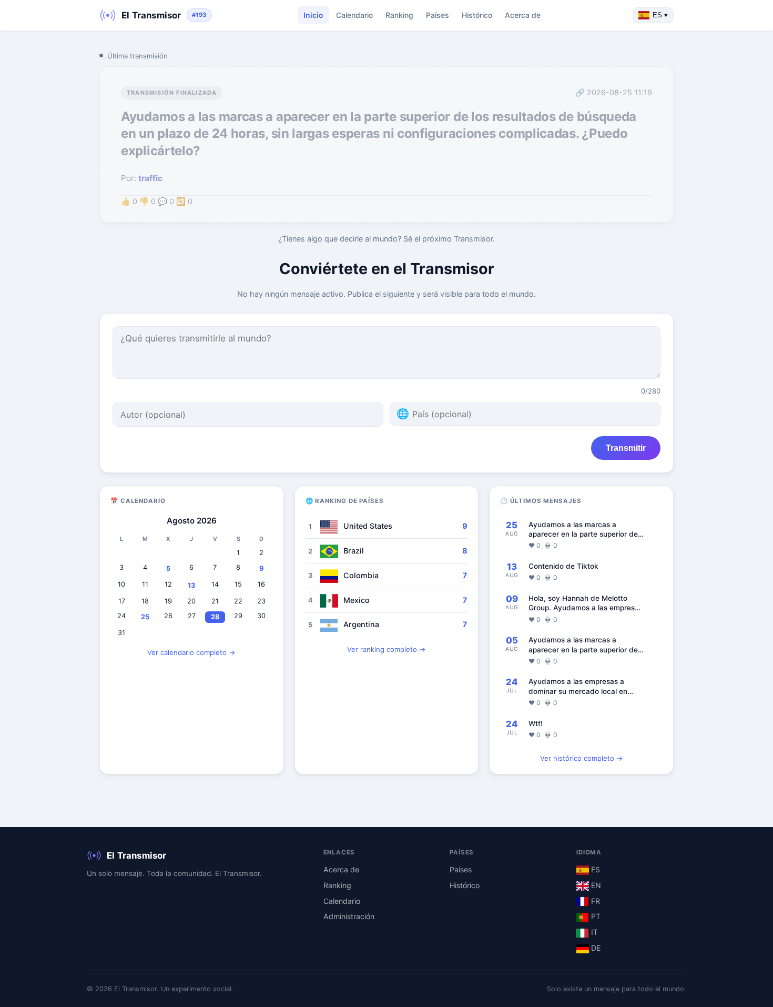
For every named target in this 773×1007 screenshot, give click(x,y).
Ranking (399, 15)
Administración (348, 916)
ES (594, 869)
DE (595, 947)
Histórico (477, 15)
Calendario (354, 15)
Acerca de (523, 15)
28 (215, 617)
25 (145, 617)
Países (437, 15)
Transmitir (626, 447)
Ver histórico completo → (581, 758)
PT (595, 916)
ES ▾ (660, 15)
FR (594, 901)
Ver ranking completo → (386, 649)
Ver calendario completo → (191, 652)
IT (593, 932)
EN (595, 885)
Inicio (313, 15)
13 (191, 585)
